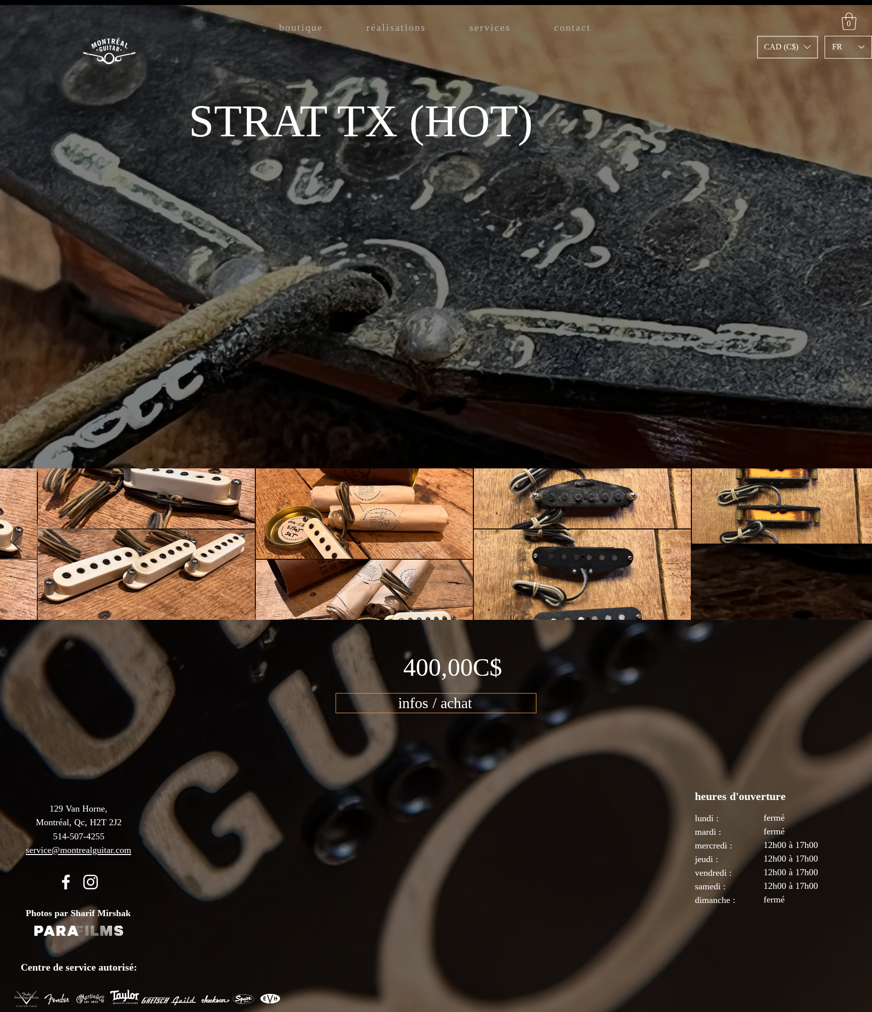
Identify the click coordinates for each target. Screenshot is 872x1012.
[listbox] (787, 47)
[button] (787, 47)
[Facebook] (66, 882)
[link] (849, 21)
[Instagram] (90, 882)
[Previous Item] (17, 544)
